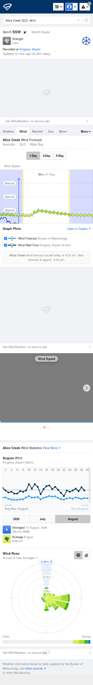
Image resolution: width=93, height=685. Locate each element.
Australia (9, 144)
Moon (63, 131)
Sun (51, 131)
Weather (8, 131)
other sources (34, 668)
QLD (22, 144)
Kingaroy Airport (29, 49)
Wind (23, 131)
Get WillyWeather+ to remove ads (27, 121)
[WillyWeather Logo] (10, 6)
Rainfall (37, 131)
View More (50, 448)
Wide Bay (36, 144)
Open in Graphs (77, 228)
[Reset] (78, 20)
